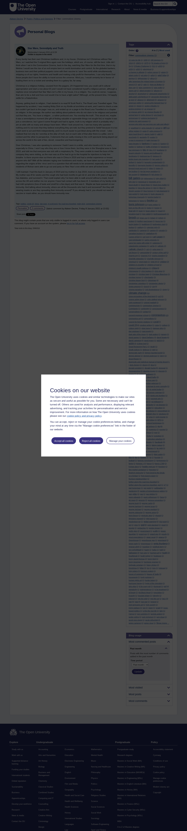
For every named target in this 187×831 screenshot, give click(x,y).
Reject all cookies (91, 441)
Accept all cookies (63, 441)
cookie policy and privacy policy (84, 416)
